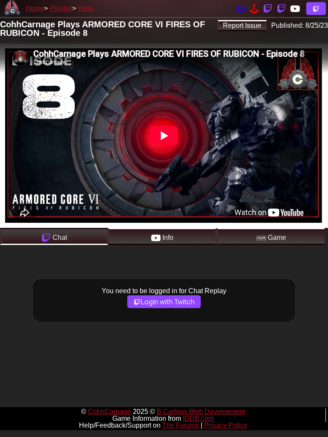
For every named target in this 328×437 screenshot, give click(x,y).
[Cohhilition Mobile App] (240, 8)
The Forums (180, 425)
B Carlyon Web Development (201, 411)
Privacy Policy (225, 425)
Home (35, 8)
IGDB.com (198, 418)
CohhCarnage (109, 411)
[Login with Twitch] (316, 8)
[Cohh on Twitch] (281, 8)
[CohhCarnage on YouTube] (295, 8)
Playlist (61, 8)
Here (85, 8)
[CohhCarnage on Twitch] (267, 8)
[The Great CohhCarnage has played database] (254, 8)
